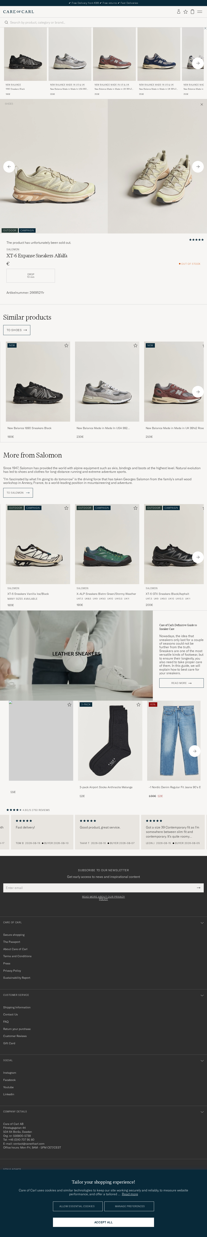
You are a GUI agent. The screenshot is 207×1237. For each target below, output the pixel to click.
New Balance (13, 84)
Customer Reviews (15, 1036)
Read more (179, 683)
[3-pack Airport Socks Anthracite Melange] (110, 783)
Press (6, 963)
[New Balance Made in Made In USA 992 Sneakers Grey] (107, 424)
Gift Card (9, 1043)
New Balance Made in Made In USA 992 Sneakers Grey (68, 89)
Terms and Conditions (17, 956)
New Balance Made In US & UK (67, 84)
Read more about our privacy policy (103, 898)
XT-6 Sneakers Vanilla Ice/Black (28, 594)
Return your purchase (17, 1029)
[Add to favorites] (65, 346)
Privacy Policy (12, 970)
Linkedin (8, 1094)
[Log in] (178, 11)
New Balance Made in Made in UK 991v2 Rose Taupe (113, 89)
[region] (103, 832)
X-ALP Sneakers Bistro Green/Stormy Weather (106, 594)
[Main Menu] (200, 11)
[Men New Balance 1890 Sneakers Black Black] (25, 54)
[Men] (41, 741)
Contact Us (10, 1014)
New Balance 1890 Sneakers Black (29, 428)
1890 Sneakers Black (15, 89)
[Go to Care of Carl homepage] (18, 11)
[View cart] (192, 12)
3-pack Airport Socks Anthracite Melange (106, 787)
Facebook (9, 1080)
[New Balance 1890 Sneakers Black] (38, 424)
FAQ (5, 1021)
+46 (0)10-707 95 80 (21, 1139)
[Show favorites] (185, 12)
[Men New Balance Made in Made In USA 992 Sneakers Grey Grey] (107, 382)
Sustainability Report (16, 978)
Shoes (9, 103)
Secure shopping (13, 935)
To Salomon (15, 492)
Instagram (9, 1072)
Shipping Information (17, 1007)
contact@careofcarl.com (28, 1143)
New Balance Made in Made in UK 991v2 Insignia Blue (157, 89)
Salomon (12, 249)
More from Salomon (32, 455)
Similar (27, 317)
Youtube (8, 1087)
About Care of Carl (15, 949)
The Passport (11, 942)
